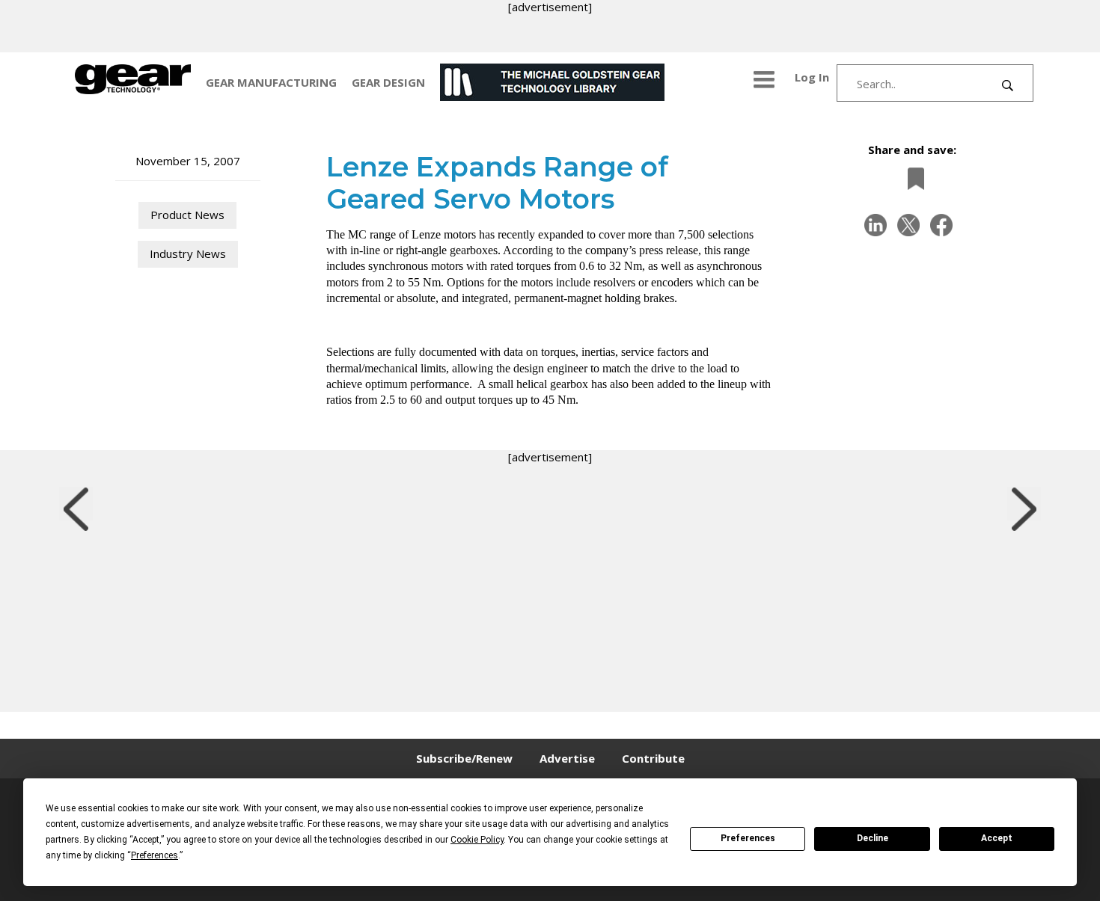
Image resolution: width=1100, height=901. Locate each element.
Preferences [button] (154, 855)
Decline (872, 838)
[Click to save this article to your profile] (912, 178)
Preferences (748, 838)
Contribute (653, 758)
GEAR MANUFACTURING (271, 82)
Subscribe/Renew (464, 758)
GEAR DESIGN (388, 82)
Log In (812, 77)
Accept (996, 838)
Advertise (567, 758)
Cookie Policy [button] (477, 839)
